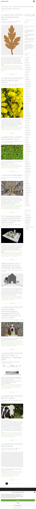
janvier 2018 (27, 205)
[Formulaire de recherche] (34, 1)
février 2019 (27, 183)
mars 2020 (27, 161)
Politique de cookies (15, 507)
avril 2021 (27, 141)
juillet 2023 (27, 103)
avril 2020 (27, 159)
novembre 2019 (28, 168)
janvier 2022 (27, 130)
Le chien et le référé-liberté (11, 175)
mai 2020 (26, 158)
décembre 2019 (28, 166)
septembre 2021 (28, 134)
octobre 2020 (27, 149)
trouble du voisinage (9, 345)
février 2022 (27, 129)
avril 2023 (27, 108)
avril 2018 (27, 200)
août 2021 (27, 135)
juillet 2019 (27, 175)
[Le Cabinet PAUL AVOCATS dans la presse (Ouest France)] (12, 40)
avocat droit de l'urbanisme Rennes (7, 68)
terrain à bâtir (6, 299)
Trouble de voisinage (9, 22)
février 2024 (27, 93)
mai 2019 (26, 178)
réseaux (2, 299)
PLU (9, 256)
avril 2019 (27, 180)
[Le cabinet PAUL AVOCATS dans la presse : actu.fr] (12, 152)
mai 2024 (26, 89)
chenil (17, 343)
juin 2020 (27, 156)
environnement (3, 69)
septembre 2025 (28, 69)
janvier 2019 (27, 185)
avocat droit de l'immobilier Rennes (16, 206)
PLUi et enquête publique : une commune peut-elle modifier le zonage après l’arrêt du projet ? (11, 219)
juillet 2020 (27, 154)
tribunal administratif (7, 436)
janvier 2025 (27, 81)
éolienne (2, 388)
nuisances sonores (14, 344)
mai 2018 (26, 199)
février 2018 (27, 204)
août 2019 (27, 173)
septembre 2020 (28, 151)
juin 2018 (27, 197)
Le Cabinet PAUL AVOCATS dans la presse (12, 445)
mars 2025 (27, 77)
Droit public (18, 21)
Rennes (6, 167)
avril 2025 (27, 76)
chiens (20, 343)
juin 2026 (27, 59)
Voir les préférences (18, 505)
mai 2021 (26, 139)
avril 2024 (27, 91)
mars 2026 (27, 64)
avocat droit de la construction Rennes (7, 254)
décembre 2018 (28, 187)
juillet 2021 (27, 137)
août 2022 (27, 120)
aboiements (7, 340)
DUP (18, 475)
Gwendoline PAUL (4, 1)
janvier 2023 (27, 113)
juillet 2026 (27, 57)
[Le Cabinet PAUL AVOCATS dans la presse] (12, 459)
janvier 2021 (27, 144)
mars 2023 (27, 110)
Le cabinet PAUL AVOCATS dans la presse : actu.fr (11, 138)
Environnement (3, 22)
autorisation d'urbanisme (9, 164)
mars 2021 (27, 142)
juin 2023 (27, 105)
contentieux (3, 129)
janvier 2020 (27, 164)
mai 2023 (26, 106)
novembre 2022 (28, 115)
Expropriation (19, 270)
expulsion (20, 435)
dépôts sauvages (19, 68)
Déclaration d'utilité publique (12, 475)
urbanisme (3, 70)
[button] (34, 492)
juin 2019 (27, 176)
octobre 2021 (27, 132)
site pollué (27, 225)
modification (6, 256)
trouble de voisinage (19, 69)
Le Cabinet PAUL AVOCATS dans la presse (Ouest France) (12, 17)
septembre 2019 (28, 171)
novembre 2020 (28, 147)
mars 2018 (27, 202)
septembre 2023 (28, 100)
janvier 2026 (27, 67)
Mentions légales (20, 507)
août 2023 (27, 101)
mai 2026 (26, 60)
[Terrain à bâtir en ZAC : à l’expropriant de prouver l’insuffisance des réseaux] (12, 280)
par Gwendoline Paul (4, 21)
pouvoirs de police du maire (11, 69)
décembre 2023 (28, 96)
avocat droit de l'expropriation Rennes (15, 165)
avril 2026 (27, 62)
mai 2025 (26, 74)
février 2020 (27, 163)
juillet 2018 (27, 195)
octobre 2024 (27, 84)
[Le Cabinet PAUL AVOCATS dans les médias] (12, 411)
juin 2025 (27, 72)
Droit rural (27, 215)
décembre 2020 (28, 146)
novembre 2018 (28, 188)
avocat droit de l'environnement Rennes (11, 65)
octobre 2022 (27, 117)
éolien (20, 387)
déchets (14, 68)
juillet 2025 (27, 71)
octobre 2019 (27, 170)
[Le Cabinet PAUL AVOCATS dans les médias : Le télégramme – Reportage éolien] (12, 370)
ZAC (13, 299)
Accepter (18, 500)
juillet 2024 (27, 88)
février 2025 (27, 79)
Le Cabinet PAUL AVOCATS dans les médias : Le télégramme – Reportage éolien (12, 356)
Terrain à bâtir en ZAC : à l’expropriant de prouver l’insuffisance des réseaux (11, 266)
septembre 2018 (28, 192)
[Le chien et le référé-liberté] (12, 188)
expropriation (16, 298)
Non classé (8, 363)
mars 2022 (27, 127)
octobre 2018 (27, 190)
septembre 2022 (28, 118)
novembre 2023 (28, 98)
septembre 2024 (28, 86)
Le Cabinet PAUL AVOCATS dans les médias (12, 397)
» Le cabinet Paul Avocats (29, 20)
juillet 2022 (27, 122)
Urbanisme (12, 85)
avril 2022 (27, 125)
